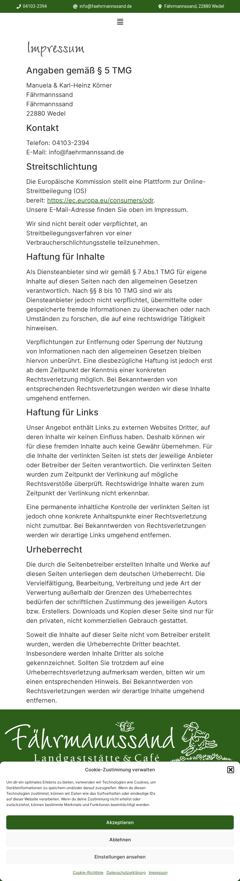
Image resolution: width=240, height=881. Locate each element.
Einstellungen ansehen (120, 857)
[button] (231, 770)
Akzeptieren (120, 822)
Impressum (158, 872)
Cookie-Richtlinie (88, 872)
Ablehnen (120, 840)
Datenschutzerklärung (126, 872)
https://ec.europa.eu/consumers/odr (100, 200)
